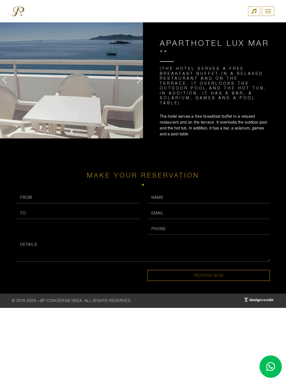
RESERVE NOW (209, 275)
